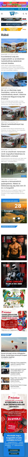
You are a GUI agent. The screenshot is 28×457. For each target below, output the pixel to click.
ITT (6, 447)
